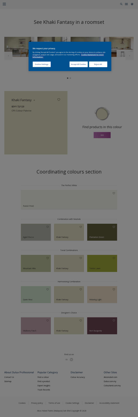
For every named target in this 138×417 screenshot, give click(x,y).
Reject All (98, 64)
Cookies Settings (42, 64)
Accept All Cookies (78, 64)
